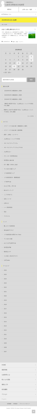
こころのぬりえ (8, 194)
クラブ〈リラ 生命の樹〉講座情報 (13, 130)
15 (18, 63)
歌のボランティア (9, 190)
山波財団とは (6, 374)
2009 (5, 343)
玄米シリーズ (7, 199)
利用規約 (15, 403)
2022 (5, 287)
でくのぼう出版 (8, 238)
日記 (5, 211)
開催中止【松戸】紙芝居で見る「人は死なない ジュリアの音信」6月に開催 (18, 110)
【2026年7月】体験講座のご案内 (13, 99)
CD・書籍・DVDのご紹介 (11, 164)
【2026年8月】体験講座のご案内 (13, 95)
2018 (5, 304)
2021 (5, 291)
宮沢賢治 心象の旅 (9, 160)
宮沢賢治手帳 (7, 247)
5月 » (9, 72)
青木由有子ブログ (9, 230)
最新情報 (4, 369)
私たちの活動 (6, 379)
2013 (5, 326)
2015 (5, 317)
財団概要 (9, 403)
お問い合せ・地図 (27, 9)
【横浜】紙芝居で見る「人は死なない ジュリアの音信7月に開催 (18, 104)
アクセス (4, 394)
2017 (5, 308)
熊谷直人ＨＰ (7, 251)
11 (31, 60)
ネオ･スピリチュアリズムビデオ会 (13, 147)
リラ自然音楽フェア (9, 173)
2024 (5, 278)
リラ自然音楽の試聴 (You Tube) (12, 234)
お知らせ (6, 203)
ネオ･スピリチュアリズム (11, 143)
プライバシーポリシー (25, 403)
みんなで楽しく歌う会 (10, 186)
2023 (5, 283)
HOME (4, 365)
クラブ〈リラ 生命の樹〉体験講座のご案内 (15, 126)
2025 (5, 274)
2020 (5, 296)
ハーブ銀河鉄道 (8, 207)
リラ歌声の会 (7, 181)
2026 (5, 270)
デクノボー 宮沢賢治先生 (10, 156)
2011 (5, 334)
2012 (5, 330)
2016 (5, 313)
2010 (5, 338)
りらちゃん (7, 216)
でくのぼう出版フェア (10, 169)
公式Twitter (7, 260)
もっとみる (31, 116)
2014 (5, 321)
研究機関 (4, 389)
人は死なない (7, 151)
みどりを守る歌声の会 (10, 243)
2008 (5, 347)
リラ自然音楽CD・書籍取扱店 (12, 177)
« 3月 (5, 72)
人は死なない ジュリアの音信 (12, 139)
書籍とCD (5, 384)
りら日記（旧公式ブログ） (11, 256)
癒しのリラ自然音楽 (9, 226)
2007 (5, 351)
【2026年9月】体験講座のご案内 (13, 90)
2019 (5, 300)
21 (14, 66)
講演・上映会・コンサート (18, 41)
